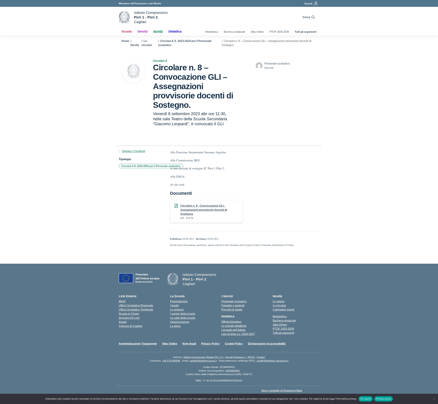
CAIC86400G (232, 370)
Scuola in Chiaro (129, 313)
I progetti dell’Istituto (233, 330)
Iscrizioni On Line (129, 317)
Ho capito (365, 398)
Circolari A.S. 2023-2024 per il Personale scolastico (151, 166)
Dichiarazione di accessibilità (267, 343)
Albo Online (257, 31)
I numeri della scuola (182, 313)
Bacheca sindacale (234, 31)
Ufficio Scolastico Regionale (136, 305)
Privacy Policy (210, 343)
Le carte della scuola (182, 317)
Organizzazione (179, 321)
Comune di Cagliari (130, 326)
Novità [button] (158, 31)
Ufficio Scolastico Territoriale (136, 309)
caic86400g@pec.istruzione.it (272, 360)
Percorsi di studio (231, 309)
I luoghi (174, 305)
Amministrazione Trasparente (138, 343)
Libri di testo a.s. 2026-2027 (238, 334)
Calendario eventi (283, 309)
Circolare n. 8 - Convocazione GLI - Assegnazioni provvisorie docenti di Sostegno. (203, 209)
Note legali (189, 343)
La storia (175, 326)
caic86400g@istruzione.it (203, 360)
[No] (433, 399)
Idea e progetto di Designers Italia (281, 390)
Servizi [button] (142, 31)
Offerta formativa (231, 321)
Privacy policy (383, 398)
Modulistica (211, 31)
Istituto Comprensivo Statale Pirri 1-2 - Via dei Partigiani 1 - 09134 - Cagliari (224, 357)
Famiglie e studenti (232, 305)
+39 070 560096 (171, 360)
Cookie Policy (234, 343)
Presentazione (179, 301)
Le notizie (279, 301)
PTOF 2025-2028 (279, 31)
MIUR (122, 301)
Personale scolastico (234, 301)
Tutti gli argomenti (305, 31)
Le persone (177, 309)
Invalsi (123, 321)
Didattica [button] (175, 31)
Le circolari (279, 305)
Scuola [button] (127, 31)
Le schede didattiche (234, 325)
